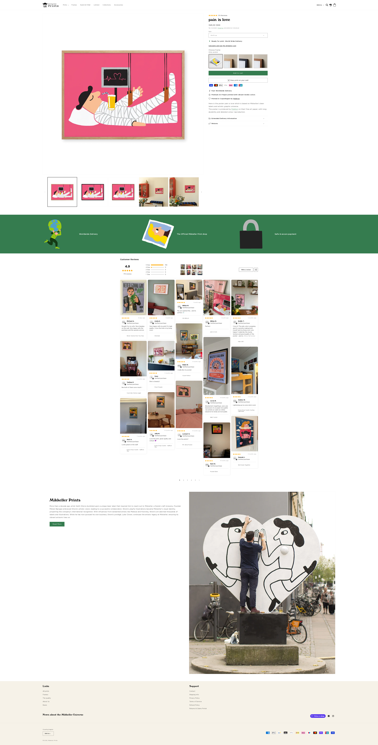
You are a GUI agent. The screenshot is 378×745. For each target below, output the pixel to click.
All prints (46, 691)
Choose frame (214, 50)
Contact (192, 691)
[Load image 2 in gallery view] (92, 192)
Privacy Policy (194, 698)
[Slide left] (45, 192)
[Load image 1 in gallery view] (62, 192)
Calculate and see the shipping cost (222, 46)
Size (210, 31)
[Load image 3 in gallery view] (123, 192)
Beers (45, 705)
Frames (45, 694)
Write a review (246, 269)
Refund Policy (194, 705)
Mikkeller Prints (53, 740)
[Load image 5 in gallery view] (184, 192)
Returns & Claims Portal (198, 708)
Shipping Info (194, 694)
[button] (65, 5)
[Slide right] (201, 192)
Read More (57, 524)
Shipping (220, 28)
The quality (47, 698)
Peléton (236, 98)
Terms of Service (195, 701)
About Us (46, 701)
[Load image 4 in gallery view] (153, 192)
